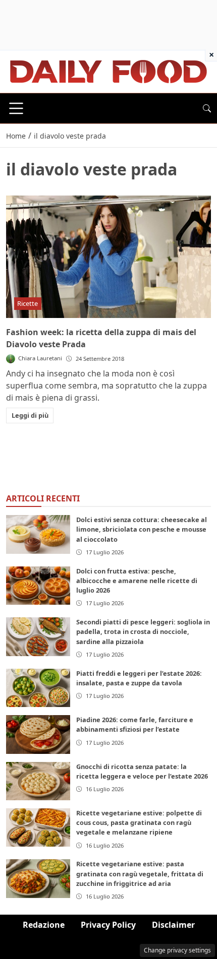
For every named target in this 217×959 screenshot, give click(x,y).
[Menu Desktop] (16, 108)
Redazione (44, 924)
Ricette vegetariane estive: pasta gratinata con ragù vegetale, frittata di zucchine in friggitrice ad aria (139, 873)
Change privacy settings (177, 950)
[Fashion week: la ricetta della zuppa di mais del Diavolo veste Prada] (108, 257)
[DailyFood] (108, 70)
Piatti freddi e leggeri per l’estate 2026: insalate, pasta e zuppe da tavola (139, 678)
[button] (207, 108)
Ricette (27, 303)
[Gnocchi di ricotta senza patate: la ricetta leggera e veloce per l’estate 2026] (38, 781)
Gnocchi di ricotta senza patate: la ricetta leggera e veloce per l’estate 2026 (142, 771)
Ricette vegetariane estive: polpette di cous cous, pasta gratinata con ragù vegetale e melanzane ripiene (139, 822)
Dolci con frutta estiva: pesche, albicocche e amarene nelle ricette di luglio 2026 (136, 580)
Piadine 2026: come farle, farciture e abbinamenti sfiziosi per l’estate (134, 724)
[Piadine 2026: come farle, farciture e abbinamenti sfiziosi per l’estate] (38, 734)
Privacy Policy (108, 924)
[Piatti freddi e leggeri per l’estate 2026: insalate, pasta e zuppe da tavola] (38, 688)
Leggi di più (30, 415)
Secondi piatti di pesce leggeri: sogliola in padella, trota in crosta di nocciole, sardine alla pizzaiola (143, 631)
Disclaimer (173, 924)
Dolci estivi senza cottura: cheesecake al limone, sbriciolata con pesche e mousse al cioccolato (141, 529)
